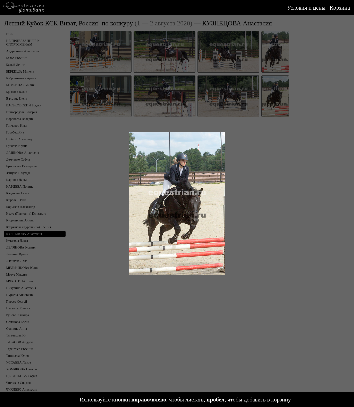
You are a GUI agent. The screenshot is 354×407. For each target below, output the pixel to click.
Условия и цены (306, 8)
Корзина (340, 8)
